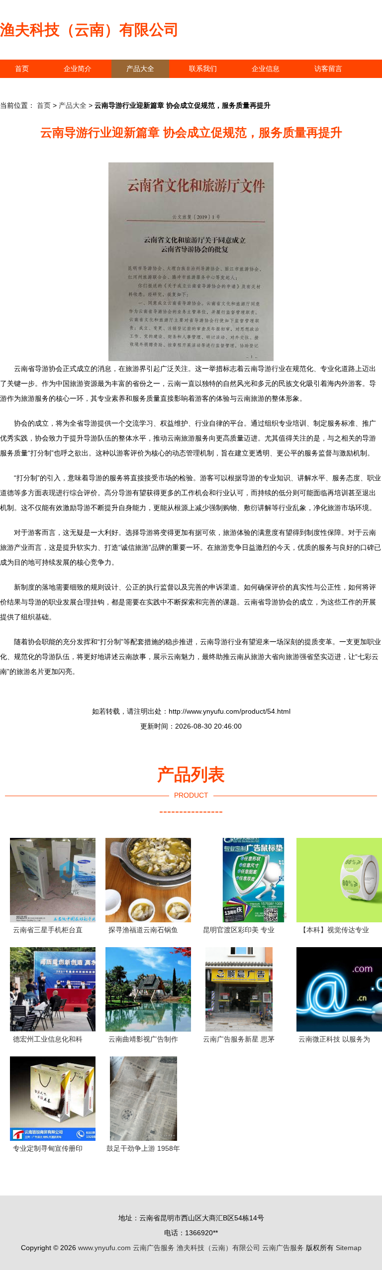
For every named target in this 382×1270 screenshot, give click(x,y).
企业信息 (266, 69)
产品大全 (140, 69)
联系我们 (203, 69)
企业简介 (78, 69)
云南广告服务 (154, 1248)
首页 (22, 69)
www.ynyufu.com (104, 1248)
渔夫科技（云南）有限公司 (89, 29)
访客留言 (328, 69)
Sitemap (349, 1248)
